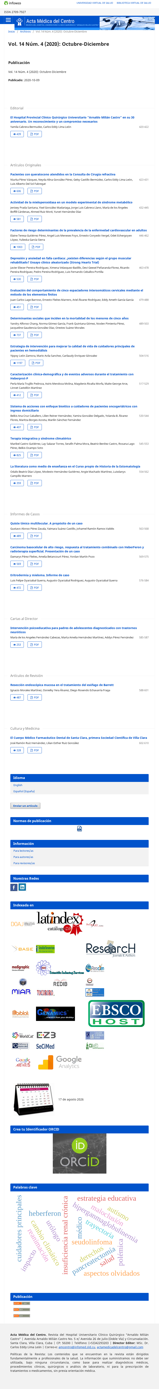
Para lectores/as (23, 851)
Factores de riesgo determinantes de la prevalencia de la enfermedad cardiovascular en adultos (78, 230)
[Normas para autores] (79, 827)
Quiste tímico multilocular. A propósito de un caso (46, 523)
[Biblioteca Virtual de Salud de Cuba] (20, 1049)
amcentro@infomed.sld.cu (77, 1347)
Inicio (11, 31)
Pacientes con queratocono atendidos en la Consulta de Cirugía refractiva (62, 174)
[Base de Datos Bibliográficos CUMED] (95, 1049)
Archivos (25, 31)
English (17, 785)
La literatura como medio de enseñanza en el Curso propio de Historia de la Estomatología (75, 466)
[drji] (95, 995)
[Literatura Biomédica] (20, 971)
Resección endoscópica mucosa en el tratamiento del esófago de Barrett (62, 685)
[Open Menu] (8, 20)
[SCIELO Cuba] (95, 927)
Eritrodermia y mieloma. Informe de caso (39, 575)
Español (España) (24, 791)
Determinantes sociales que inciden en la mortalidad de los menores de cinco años (69, 318)
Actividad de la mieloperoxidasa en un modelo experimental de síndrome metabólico (71, 202)
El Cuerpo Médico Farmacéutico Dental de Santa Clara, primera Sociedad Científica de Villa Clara (78, 738)
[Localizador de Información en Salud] (95, 1038)
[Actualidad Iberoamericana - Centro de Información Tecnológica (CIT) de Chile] (45, 952)
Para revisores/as (24, 863)
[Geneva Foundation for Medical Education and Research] (23, 982)
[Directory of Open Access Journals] (23, 925)
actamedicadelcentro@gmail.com (120, 1347)
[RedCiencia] (95, 971)
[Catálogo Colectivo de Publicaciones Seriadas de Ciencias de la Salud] (45, 1049)
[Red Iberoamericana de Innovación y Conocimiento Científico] (60, 982)
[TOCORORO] (45, 995)
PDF (36, 134)
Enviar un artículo (25, 806)
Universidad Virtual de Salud (95, 2)
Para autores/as (23, 857)
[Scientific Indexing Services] (60, 974)
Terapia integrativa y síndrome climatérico (40, 438)
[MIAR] (21, 995)
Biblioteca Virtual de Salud (134, 2)
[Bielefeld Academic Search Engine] (23, 952)
